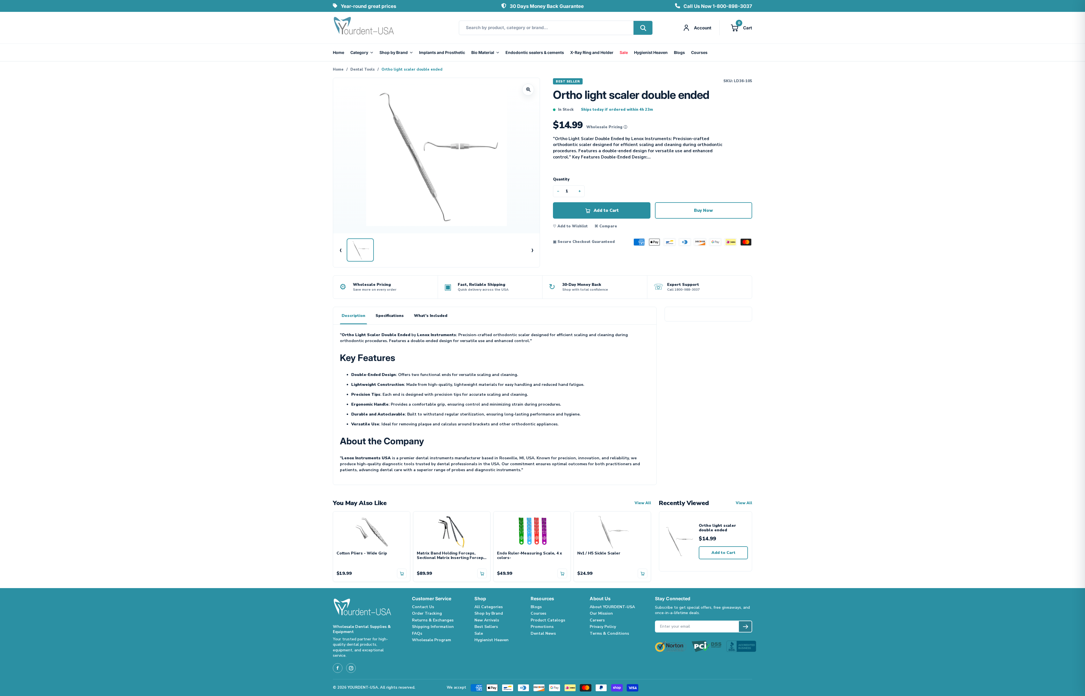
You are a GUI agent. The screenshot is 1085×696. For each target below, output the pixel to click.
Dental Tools (362, 69)
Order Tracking (427, 613)
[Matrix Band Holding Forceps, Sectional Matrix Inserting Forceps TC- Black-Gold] (451, 531)
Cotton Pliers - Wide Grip (362, 553)
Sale (624, 52)
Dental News (543, 633)
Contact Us (423, 607)
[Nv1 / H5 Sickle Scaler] (612, 531)
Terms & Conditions (609, 633)
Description (353, 315)
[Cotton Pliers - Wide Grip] (371, 531)
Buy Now (703, 210)
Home (338, 52)
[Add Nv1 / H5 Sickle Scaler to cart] (642, 573)
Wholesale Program (431, 640)
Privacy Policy (603, 626)
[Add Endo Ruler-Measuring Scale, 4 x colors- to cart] (562, 573)
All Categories (488, 607)
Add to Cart (723, 552)
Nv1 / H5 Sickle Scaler (598, 553)
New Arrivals (486, 620)
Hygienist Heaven (651, 52)
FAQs (417, 633)
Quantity (561, 179)
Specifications (390, 315)
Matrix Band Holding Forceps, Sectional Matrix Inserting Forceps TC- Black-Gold (451, 556)
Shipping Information (433, 626)
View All (643, 503)
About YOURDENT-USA (612, 607)
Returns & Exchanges (432, 620)
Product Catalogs (548, 620)
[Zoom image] (528, 89)
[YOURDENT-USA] (364, 27)
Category (359, 52)
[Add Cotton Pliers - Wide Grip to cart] (402, 573)
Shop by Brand (393, 52)
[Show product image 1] (360, 250)
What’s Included (430, 315)
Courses (699, 52)
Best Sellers (486, 626)
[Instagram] (351, 668)
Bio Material (482, 52)
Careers (597, 620)
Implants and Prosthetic (442, 52)
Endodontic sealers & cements (534, 52)
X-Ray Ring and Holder (591, 52)
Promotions (542, 626)
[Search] (642, 28)
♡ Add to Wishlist (570, 226)
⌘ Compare (605, 226)
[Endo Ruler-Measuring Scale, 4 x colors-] (532, 531)
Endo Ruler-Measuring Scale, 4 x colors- (529, 556)
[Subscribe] (745, 626)
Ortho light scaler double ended (717, 528)
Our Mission (601, 613)
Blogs (679, 52)
